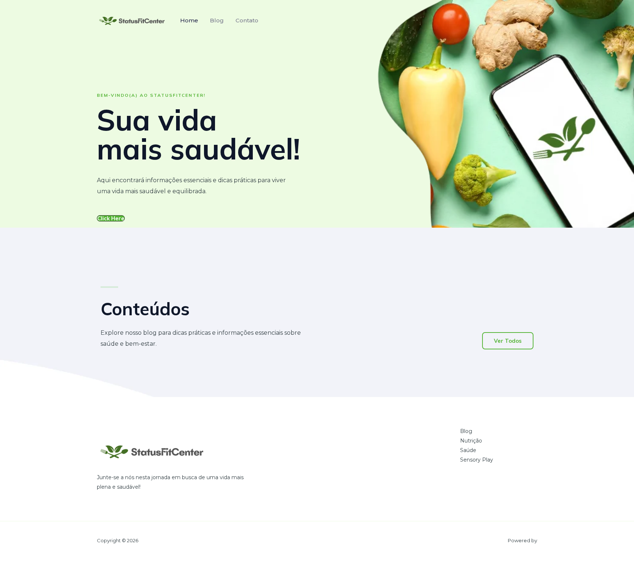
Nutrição (471, 440)
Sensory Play (476, 459)
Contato (247, 20)
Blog (217, 20)
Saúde (468, 450)
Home (189, 20)
